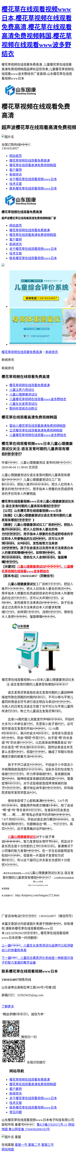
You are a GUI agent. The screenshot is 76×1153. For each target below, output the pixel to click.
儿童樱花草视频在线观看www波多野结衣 (37, 399)
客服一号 (21, 1144)
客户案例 (15, 170)
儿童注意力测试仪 (21, 390)
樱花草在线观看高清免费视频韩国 (32, 165)
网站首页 (15, 156)
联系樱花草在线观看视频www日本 (33, 188)
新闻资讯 (15, 174)
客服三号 (47, 1144)
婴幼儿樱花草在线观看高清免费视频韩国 (37, 425)
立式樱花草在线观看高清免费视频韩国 (35, 430)
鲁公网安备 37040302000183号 (29, 1129)
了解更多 (8, 1006)
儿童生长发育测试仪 (23, 403)
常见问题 (15, 1112)
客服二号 (34, 1144)
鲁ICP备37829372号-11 (52, 1124)
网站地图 (8, 1149)
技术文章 (15, 183)
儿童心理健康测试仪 (23, 394)
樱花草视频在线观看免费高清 (29, 160)
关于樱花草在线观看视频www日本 (33, 179)
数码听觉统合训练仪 (23, 408)
